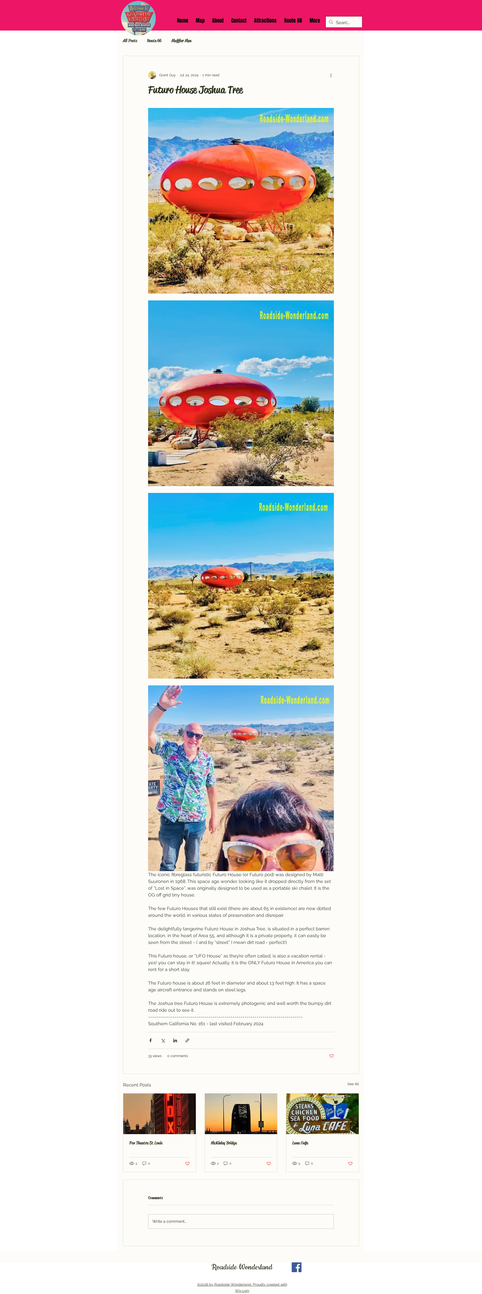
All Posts (130, 40)
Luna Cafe (300, 1143)
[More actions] (331, 75)
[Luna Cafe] (322, 1113)
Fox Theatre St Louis (145, 1143)
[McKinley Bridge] (241, 1113)
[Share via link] (187, 1040)
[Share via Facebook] (150, 1040)
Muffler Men (181, 40)
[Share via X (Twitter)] (162, 1040)
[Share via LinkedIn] (175, 1040)
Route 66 (154, 40)
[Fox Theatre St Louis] (159, 1113)
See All (353, 1084)
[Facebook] (297, 1267)
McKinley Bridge (224, 1143)
